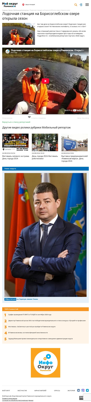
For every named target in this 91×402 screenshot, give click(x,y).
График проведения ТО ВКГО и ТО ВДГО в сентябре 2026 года (29, 315)
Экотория (71, 391)
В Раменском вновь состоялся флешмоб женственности (28, 333)
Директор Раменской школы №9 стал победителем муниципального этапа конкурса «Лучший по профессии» (47, 321)
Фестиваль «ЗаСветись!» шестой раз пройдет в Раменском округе (31, 327)
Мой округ (6, 391)
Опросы (57, 391)
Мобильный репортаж (21, 10)
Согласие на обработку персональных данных (17, 400)
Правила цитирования (9, 398)
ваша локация (30, 4)
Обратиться (10, 299)
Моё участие (22, 391)
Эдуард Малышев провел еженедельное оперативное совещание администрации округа (40, 339)
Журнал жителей (40, 391)
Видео (11, 10)
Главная (5, 10)
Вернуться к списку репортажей (16, 122)
